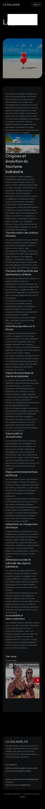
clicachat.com (22, 21)
